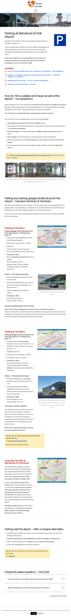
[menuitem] (35, 10)
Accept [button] (34, 613)
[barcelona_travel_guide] (35, 4)
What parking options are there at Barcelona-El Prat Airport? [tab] (29, 588)
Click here (11, 556)
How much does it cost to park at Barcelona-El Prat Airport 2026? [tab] (30, 579)
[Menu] (35, 10)
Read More (40, 613)
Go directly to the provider (17, 441)
